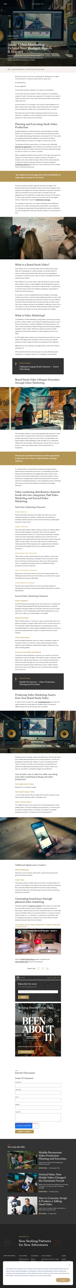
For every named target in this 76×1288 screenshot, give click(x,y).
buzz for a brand (35, 906)
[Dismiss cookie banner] (69, 1265)
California (23, 1255)
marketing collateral (22, 164)
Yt (59, 977)
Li (51, 977)
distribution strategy (43, 200)
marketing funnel (44, 702)
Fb (55, 977)
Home (9, 69)
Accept (63, 1280)
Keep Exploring (9, 1255)
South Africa (46, 1255)
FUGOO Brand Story (27, 959)
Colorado (34, 1255)
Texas (64, 1255)
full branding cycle (21, 962)
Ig (48, 977)
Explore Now (26, 1052)
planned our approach (23, 147)
